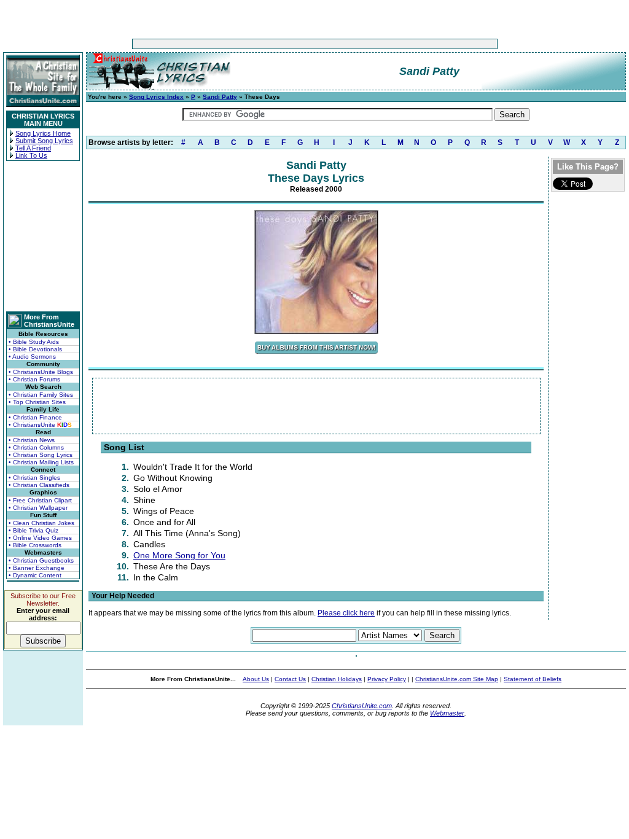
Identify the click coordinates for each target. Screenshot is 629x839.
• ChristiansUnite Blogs (41, 372)
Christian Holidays (336, 679)
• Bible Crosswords (35, 545)
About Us (256, 679)
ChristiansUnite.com (362, 705)
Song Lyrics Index (156, 96)
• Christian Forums (34, 379)
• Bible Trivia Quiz (33, 530)
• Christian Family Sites (41, 394)
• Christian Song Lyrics (40, 454)
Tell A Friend (33, 148)
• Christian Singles (34, 477)
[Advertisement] (276, 44)
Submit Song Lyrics (44, 140)
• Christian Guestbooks (41, 560)
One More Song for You (179, 555)
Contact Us (290, 679)
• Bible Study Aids (34, 341)
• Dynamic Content (35, 575)
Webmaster (447, 713)
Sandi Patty (220, 96)
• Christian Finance (35, 417)
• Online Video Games (40, 537)
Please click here (346, 613)
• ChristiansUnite (40, 424)
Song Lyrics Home (43, 133)
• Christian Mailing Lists (41, 462)
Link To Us (31, 155)
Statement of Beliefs (532, 679)
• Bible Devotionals (35, 349)
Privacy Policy (386, 679)
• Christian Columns (36, 447)
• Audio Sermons (32, 356)
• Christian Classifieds (39, 485)
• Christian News (32, 440)
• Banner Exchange (36, 567)
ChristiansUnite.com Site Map (456, 679)
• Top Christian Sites (37, 402)
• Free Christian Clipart (40, 500)
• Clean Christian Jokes (41, 523)
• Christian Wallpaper (38, 507)
